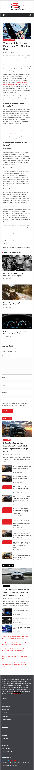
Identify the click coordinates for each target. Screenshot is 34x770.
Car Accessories (6, 719)
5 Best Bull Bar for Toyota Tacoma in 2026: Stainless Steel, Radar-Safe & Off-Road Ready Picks (22, 488)
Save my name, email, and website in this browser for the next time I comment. (14, 404)
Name (4, 377)
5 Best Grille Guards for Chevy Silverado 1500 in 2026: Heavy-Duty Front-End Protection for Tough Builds (21, 511)
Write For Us (5, 738)
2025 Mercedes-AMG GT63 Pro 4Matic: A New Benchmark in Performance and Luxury (16, 592)
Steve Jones (15, 52)
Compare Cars (6, 706)
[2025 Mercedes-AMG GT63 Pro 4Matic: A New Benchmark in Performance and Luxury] (17, 576)
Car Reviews (5, 716)
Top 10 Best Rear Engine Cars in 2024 (21, 611)
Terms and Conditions (8, 752)
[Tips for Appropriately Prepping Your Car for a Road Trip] (17, 285)
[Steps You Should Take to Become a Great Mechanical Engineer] (17, 256)
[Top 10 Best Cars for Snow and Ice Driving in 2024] (7, 629)
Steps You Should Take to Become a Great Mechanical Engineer (16, 275)
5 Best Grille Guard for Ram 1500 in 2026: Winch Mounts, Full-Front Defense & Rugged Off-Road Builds (22, 499)
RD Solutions (13, 765)
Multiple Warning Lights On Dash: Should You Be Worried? (14, 333)
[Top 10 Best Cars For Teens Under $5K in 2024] (7, 620)
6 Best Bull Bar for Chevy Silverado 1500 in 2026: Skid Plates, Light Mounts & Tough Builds (15, 447)
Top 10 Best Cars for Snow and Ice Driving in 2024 (21, 628)
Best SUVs (4, 713)
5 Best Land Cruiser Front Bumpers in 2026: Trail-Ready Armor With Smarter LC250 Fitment (22, 555)
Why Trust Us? (6, 748)
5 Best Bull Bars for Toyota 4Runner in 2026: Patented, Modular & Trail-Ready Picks (20, 478)
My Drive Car (15, 762)
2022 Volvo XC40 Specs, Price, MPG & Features (15, 242)
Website (4, 393)
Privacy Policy (5, 745)
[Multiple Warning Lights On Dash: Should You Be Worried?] (17, 315)
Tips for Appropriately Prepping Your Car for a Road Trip (16, 304)
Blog (5, 39)
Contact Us (5, 732)
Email (4, 385)
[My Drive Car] (4, 15)
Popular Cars (7, 586)
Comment (5, 356)
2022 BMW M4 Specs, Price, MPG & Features (16, 247)
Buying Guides (11, 39)
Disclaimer (5, 742)
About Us (4, 735)
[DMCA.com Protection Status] (6, 757)
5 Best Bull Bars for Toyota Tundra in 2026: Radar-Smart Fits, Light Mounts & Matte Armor (22, 468)
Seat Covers (5, 723)
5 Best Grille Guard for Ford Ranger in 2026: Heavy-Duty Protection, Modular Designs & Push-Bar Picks (22, 533)
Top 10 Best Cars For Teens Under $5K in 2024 (21, 619)
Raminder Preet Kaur (17, 598)
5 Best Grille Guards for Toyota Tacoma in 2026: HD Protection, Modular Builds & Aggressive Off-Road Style (21, 523)
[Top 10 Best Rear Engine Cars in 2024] (7, 612)
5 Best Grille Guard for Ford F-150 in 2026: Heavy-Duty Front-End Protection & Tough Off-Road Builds (21, 544)
